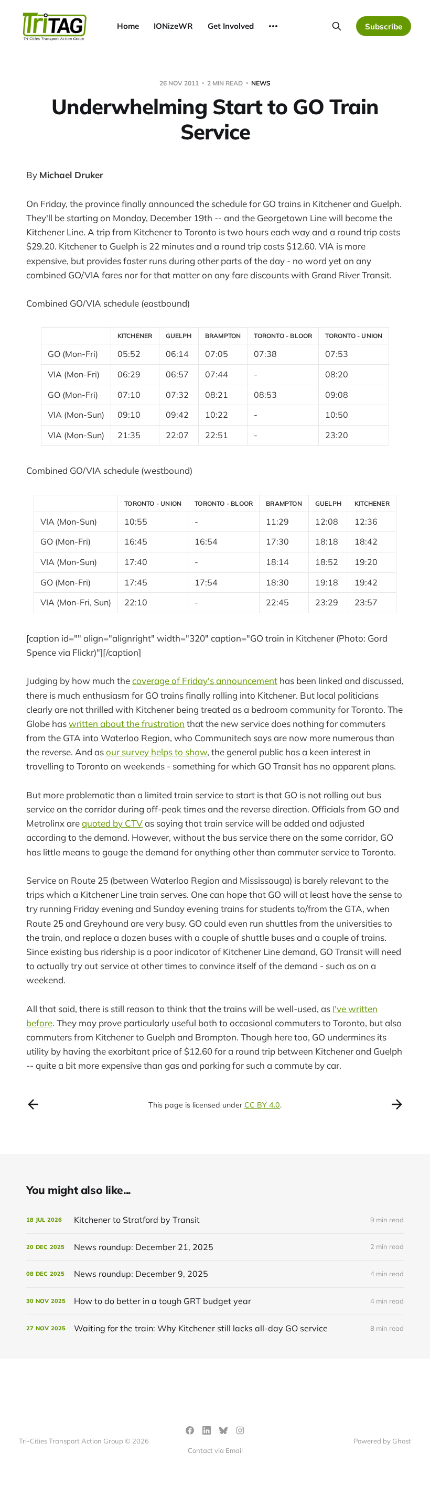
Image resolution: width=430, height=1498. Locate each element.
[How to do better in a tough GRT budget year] (215, 1301)
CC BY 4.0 (262, 1105)
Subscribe (383, 26)
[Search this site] (337, 26)
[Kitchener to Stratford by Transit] (215, 1220)
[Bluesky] (223, 1430)
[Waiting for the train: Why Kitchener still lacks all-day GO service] (215, 1328)
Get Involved (231, 26)
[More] (273, 26)
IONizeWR (173, 26)
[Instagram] (240, 1430)
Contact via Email (215, 1450)
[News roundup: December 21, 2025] (215, 1247)
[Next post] (397, 1104)
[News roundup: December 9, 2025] (215, 1274)
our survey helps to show (156, 751)
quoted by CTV (112, 823)
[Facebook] (190, 1430)
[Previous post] (33, 1104)
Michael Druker (71, 174)
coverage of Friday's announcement (204, 680)
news (261, 83)
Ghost (401, 1441)
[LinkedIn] (206, 1430)
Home (128, 26)
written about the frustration (127, 723)
